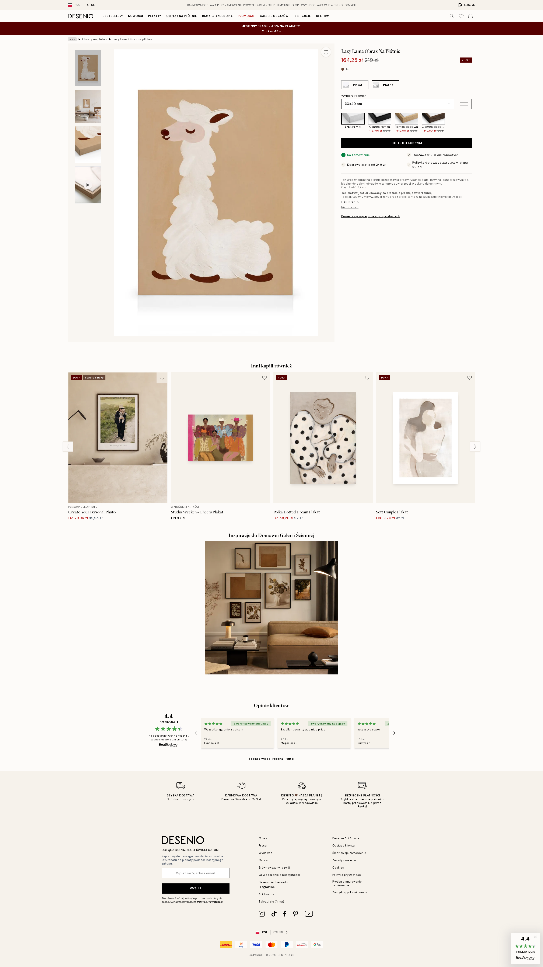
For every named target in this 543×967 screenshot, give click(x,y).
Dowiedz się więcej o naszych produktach (370, 216)
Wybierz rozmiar (353, 96)
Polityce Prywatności (210, 902)
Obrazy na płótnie (181, 16)
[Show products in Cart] (470, 16)
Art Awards (266, 894)
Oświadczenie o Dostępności (279, 875)
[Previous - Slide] (337, 123)
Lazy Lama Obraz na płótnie (133, 39)
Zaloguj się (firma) (271, 901)
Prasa (263, 845)
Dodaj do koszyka (406, 143)
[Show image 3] (88, 144)
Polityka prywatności (347, 875)
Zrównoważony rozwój (274, 867)
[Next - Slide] (475, 123)
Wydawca (266, 853)
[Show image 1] (88, 68)
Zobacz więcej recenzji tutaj (271, 759)
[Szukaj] (451, 16)
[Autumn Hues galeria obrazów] (271, 607)
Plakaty (154, 16)
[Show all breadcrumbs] (72, 39)
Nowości (135, 16)
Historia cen (349, 207)
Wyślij (195, 888)
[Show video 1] (88, 185)
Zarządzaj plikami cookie (349, 892)
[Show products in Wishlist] (461, 16)
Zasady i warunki (344, 860)
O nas (263, 838)
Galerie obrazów (274, 16)
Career (264, 860)
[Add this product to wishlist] (326, 52)
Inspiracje (302, 16)
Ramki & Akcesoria (217, 16)
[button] (464, 104)
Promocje (246, 16)
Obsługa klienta (343, 845)
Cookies (338, 867)
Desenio (284, 955)
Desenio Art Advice (346, 838)
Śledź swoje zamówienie (349, 853)
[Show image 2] (88, 106)
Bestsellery (113, 16)
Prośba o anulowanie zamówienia (347, 883)
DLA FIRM (322, 16)
